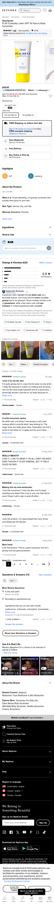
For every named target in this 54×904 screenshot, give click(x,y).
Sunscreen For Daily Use (27, 700)
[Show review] (10, 350)
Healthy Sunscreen (35, 706)
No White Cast (31, 33)
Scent (5, 35)
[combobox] (30, 10)
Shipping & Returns (17, 133)
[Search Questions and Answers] (4, 580)
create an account (26, 129)
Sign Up (43, 822)
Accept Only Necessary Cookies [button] (14, 888)
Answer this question (14, 624)
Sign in (12, 129)
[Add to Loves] (50, 96)
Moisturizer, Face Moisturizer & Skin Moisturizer (23, 695)
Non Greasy (42, 33)
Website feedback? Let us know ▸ (27, 717)
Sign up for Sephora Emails (15, 817)
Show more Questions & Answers (20, 633)
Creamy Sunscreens (11, 709)
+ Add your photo (9, 652)
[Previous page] (3, 564)
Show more (7, 218)
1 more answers (12, 619)
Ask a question (23, 30)
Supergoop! (7, 20)
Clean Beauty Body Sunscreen (15, 703)
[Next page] (49, 564)
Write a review (45, 262)
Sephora (22, 692)
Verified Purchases (41, 364)
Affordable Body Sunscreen (14, 706)
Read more (7, 395)
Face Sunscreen (28, 17)
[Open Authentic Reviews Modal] (27, 291)
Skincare (5, 17)
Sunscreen (15, 17)
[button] (3, 881)
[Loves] (44, 10)
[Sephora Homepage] (9, 10)
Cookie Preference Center (17, 881)
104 (43, 564)
